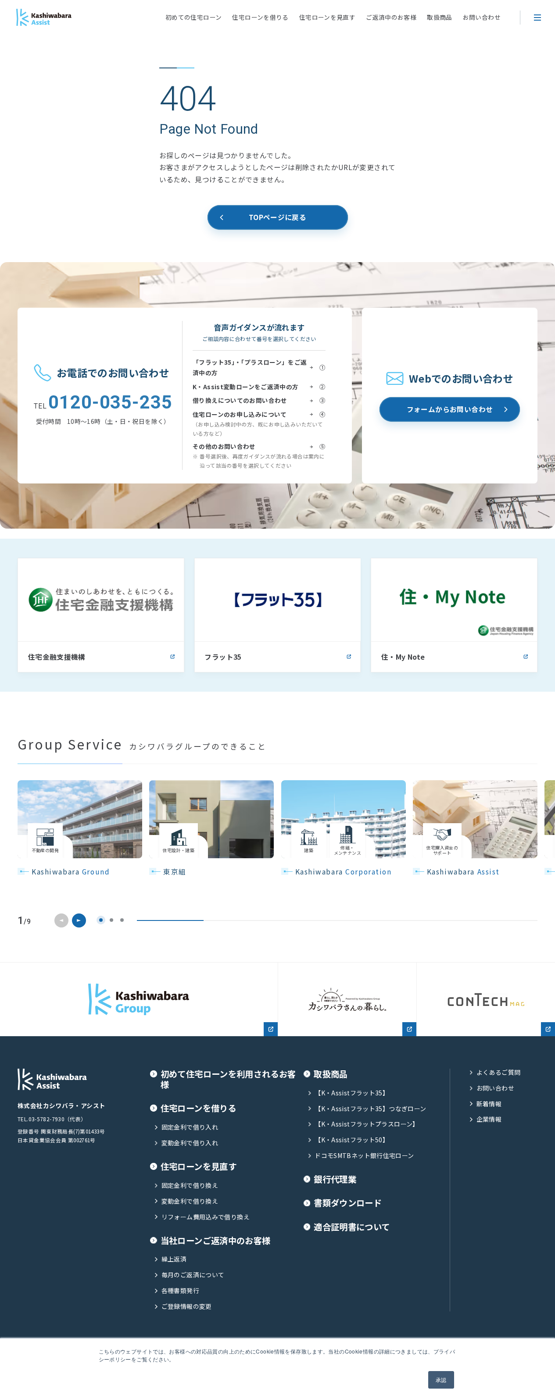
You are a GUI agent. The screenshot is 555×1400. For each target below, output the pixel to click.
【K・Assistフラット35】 (352, 1093)
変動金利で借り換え (189, 1201)
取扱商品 (439, 17)
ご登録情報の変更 (186, 1306)
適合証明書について (352, 1227)
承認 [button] (441, 1379)
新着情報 (488, 1104)
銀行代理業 (335, 1179)
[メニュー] (537, 17)
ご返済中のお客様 (391, 17)
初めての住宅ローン (193, 17)
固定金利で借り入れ (189, 1127)
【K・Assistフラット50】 (352, 1140)
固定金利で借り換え (189, 1185)
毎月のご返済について (192, 1275)
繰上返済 (173, 1259)
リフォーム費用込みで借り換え (205, 1217)
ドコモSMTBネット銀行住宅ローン (364, 1155)
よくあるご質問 (498, 1072)
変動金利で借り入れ (189, 1143)
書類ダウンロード (348, 1202)
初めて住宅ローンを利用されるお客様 (228, 1079)
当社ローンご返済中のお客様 (216, 1240)
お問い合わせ (482, 17)
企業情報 (488, 1119)
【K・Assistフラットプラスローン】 (367, 1124)
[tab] (101, 920)
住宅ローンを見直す (327, 17)
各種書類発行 (180, 1290)
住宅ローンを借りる (260, 17)
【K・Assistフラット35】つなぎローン (370, 1108)
